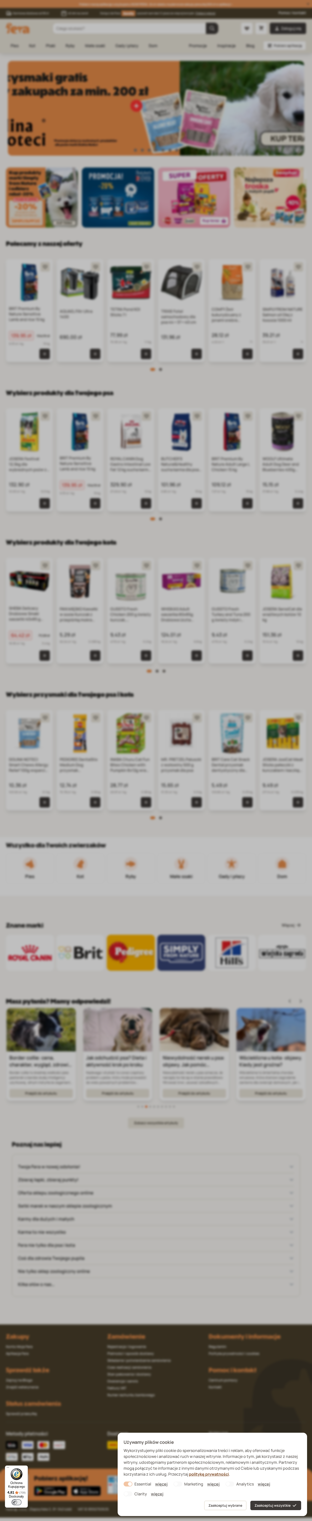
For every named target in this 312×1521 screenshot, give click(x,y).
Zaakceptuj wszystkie (273, 1505)
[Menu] (8, 1468)
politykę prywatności (209, 1474)
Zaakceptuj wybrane (225, 1505)
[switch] (16, 1502)
